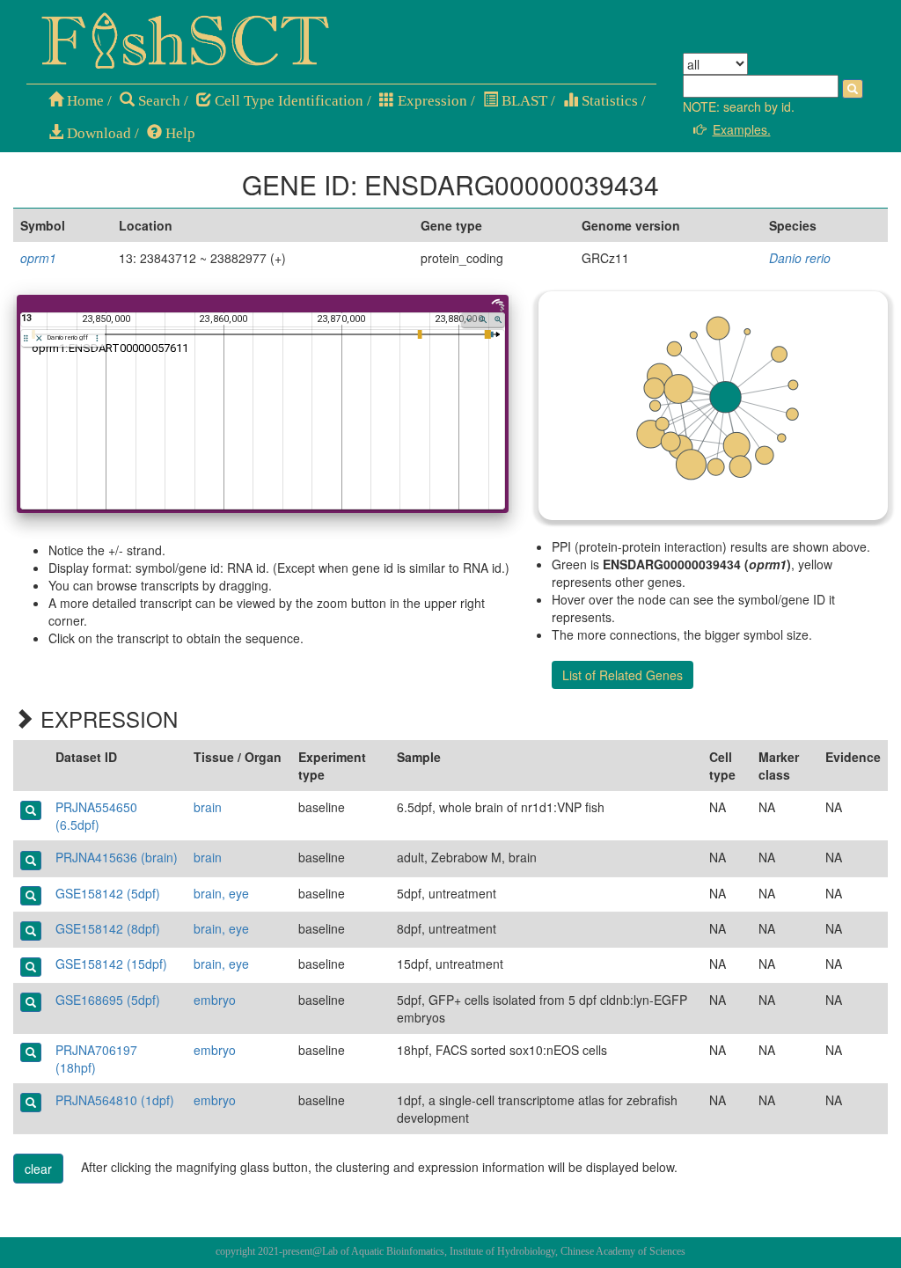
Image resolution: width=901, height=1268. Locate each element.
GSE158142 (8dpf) (107, 928)
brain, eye (221, 893)
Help (178, 133)
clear (38, 1168)
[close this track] (39, 338)
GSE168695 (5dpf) (107, 999)
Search (157, 100)
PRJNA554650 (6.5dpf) (96, 815)
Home (83, 100)
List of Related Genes (622, 675)
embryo (215, 999)
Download (97, 133)
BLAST (522, 100)
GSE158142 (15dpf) (111, 963)
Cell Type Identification (287, 100)
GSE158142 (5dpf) (107, 893)
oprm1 (38, 258)
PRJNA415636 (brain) (116, 857)
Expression (430, 100)
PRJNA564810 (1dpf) (114, 1100)
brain (208, 807)
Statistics (608, 100)
